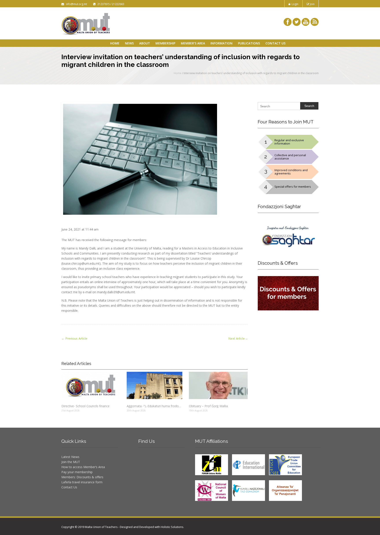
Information (221, 43)
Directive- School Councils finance (85, 406)
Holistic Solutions (172, 527)
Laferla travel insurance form (81, 482)
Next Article (238, 338)
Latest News (70, 457)
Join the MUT (70, 462)
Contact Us (275, 43)
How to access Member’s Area (83, 467)
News (129, 43)
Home (114, 43)
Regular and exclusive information (289, 141)
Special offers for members (292, 187)
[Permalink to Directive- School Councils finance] (90, 385)
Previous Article (74, 338)
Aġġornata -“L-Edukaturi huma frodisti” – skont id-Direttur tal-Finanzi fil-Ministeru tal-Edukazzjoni (154, 406)
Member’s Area (193, 43)
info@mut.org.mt (76, 4)
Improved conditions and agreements (291, 171)
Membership (165, 43)
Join (311, 4)
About (144, 43)
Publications (249, 43)
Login (294, 4)
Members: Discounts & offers (82, 477)
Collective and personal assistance (290, 156)
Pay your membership (77, 472)
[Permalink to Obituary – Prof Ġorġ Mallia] (218, 385)
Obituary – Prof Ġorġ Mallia (208, 406)
